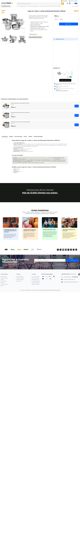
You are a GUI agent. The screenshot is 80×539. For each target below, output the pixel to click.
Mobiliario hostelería (35, 284)
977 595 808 (65, 0)
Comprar (69, 23)
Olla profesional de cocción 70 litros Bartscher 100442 (20, 121)
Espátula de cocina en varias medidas (62, 86)
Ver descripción (34, 34)
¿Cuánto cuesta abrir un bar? (49, 229)
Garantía (2, 279)
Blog (59, 290)
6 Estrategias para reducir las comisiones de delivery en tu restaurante (10, 230)
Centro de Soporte (4, 284)
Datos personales (19, 276)
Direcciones (18, 281)
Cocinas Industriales (35, 282)
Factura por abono (19, 279)
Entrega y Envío (4, 276)
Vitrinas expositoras (35, 279)
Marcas (2, 285)
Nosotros (2, 282)
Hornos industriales (35, 276)
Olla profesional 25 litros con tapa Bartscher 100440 (20, 103)
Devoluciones (3, 281)
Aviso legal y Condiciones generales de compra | (49, 290)
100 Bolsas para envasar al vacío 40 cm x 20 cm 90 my (65, 88)
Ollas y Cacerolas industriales (35, 37)
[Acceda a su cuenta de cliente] (67, 3)
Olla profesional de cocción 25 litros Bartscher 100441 (20, 112)
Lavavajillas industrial (36, 281)
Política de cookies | (36, 290)
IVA (73, 3)
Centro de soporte (74, 0)
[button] (75, 6)
